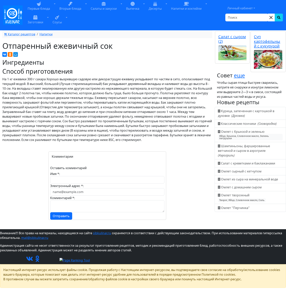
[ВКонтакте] (4, 54)
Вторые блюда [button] (70, 8)
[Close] (271, 17)
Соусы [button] (57, 22)
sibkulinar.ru (102, 233)
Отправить (61, 216)
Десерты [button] (155, 8)
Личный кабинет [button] (240, 8)
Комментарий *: (62, 198)
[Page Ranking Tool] (75, 260)
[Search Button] (279, 17)
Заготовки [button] (35, 22)
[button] (54, 8)
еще (239, 75)
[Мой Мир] (15, 54)
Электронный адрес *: (67, 186)
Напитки (46, 34)
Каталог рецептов (21, 34)
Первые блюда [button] (39, 8)
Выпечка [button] (132, 8)
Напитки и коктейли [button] (186, 8)
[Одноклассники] (10, 54)
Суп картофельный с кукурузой (267, 41)
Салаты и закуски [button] (104, 8)
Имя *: (55, 174)
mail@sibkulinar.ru (34, 238)
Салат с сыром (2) (232, 39)
